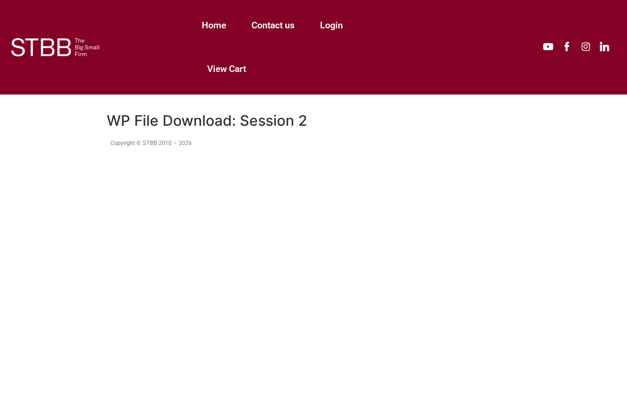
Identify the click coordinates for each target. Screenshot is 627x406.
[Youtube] (547, 46)
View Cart (226, 69)
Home (214, 25)
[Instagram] (585, 46)
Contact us (273, 25)
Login (331, 25)
